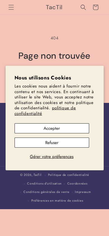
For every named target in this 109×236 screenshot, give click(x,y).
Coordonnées (77, 183)
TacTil (37, 175)
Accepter (52, 128)
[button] (11, 7)
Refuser (51, 143)
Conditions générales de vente (46, 192)
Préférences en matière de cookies (57, 200)
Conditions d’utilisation (44, 183)
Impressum (83, 192)
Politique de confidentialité (68, 175)
